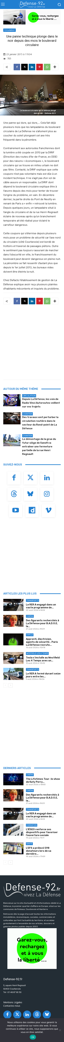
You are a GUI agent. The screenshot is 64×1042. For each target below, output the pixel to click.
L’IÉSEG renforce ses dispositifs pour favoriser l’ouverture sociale (42, 832)
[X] (24, 67)
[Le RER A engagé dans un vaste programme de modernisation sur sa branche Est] (13, 605)
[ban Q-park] (32, 948)
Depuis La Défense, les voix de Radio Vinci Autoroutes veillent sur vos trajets (41, 403)
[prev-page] (5, 685)
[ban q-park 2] (32, 17)
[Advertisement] (32, 341)
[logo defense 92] (32, 4)
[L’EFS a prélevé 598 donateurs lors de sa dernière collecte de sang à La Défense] (13, 848)
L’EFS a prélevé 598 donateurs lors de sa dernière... (38, 850)
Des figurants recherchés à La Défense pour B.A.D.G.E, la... (42, 623)
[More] (54, 67)
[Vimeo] (48, 510)
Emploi (29, 635)
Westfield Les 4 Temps (37, 653)
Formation (31, 825)
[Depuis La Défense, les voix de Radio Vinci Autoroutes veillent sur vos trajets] (12, 400)
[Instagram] (46, 494)
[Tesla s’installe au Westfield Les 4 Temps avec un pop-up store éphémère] (13, 658)
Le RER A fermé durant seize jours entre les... (43, 675)
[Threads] (14, 494)
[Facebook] (17, 67)
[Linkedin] (32, 67)
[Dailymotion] (32, 510)
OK (32, 1037)
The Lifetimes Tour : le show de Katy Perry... (43, 780)
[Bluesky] (30, 494)
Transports (32, 600)
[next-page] (11, 685)
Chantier (27, 413)
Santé (29, 844)
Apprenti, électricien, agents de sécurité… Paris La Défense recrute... (42, 642)
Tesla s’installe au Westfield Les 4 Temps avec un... (43, 659)
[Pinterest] (39, 67)
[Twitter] (30, 478)
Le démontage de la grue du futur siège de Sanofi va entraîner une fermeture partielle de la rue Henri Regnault (39, 447)
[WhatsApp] (47, 67)
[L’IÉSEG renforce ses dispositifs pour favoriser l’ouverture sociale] (13, 830)
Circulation (9, 30)
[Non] (60, 1030)
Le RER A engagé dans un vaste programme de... (41, 606)
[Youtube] (15, 510)
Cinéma (29, 616)
